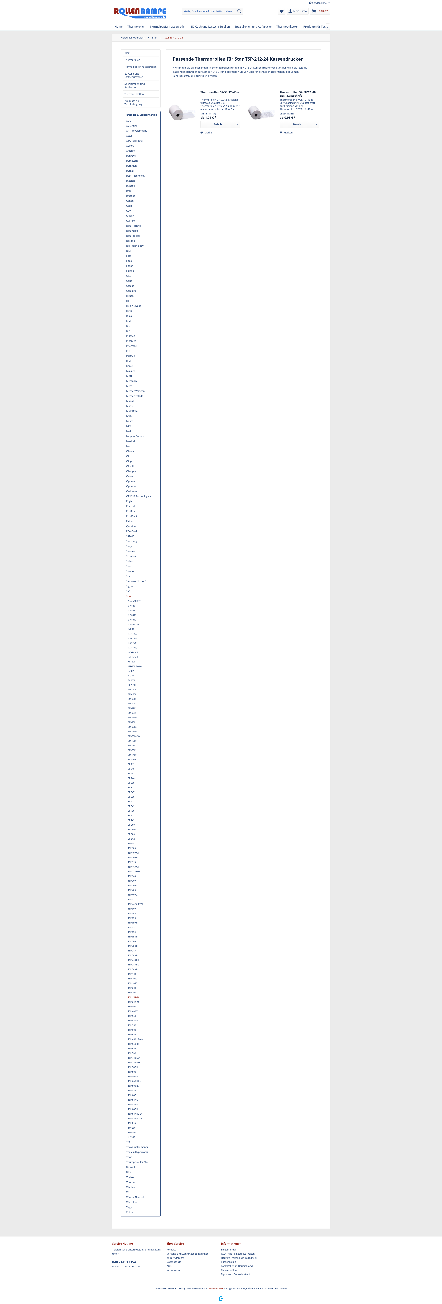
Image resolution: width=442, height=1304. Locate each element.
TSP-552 (132, 1025)
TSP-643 (132, 1034)
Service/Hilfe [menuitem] (319, 2)
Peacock (131, 506)
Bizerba (130, 185)
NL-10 (131, 675)
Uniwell (130, 1167)
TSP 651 (132, 927)
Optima (130, 481)
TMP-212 (132, 843)
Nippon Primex (135, 436)
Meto (129, 386)
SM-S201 (132, 703)
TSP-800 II (133, 1076)
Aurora (130, 145)
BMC (129, 190)
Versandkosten (216, 1288)
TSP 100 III (133, 857)
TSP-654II (132, 1048)
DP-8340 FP (133, 619)
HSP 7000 (132, 633)
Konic (129, 366)
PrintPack (131, 516)
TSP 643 (132, 913)
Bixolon (130, 180)
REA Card (131, 531)
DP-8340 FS (133, 624)
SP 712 (131, 815)
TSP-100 (132, 974)
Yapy (129, 1207)
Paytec (130, 501)
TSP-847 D (133, 1104)
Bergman (131, 165)
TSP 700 (132, 941)
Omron (130, 476)
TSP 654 (132, 932)
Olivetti (130, 466)
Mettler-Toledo (134, 396)
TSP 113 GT (133, 866)
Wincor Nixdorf (135, 1197)
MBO (129, 376)
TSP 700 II (133, 946)
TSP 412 (132, 899)
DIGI (128, 250)
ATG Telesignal (134, 140)
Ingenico (131, 341)
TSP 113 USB (134, 871)
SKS (128, 591)
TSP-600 (132, 1029)
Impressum (173, 1270)
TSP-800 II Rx (134, 1081)
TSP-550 (132, 1015)
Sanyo (129, 546)
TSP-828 (132, 1090)
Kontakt (171, 1249)
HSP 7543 (132, 638)
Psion (129, 521)
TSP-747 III (133, 1067)
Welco (129, 1192)
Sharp (129, 576)
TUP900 (132, 1132)
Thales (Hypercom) (137, 1152)
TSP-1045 (132, 983)
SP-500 (131, 834)
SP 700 (131, 810)
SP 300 (131, 782)
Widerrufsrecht (175, 1257)
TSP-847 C (133, 1099)
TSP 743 (132, 950)
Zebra (129, 1212)
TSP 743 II (133, 955)
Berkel (130, 170)
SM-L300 (132, 694)
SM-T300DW (134, 736)
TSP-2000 (132, 992)
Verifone (131, 1182)
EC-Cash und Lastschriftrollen (133, 75)
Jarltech (130, 356)
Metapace (132, 381)
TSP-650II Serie (135, 1039)
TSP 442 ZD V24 (135, 904)
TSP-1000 (132, 978)
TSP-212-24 (133, 997)
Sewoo (130, 571)
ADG (128, 120)
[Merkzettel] (281, 11)
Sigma (129, 586)
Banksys (131, 155)
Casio (129, 205)
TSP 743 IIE (133, 964)
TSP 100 (132, 848)
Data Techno (133, 225)
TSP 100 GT (133, 852)
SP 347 (131, 792)
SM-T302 (132, 750)
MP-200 (131, 661)
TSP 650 (132, 918)
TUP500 (132, 1127)
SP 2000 (132, 759)
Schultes (131, 556)
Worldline (131, 1202)
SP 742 (131, 820)
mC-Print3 (133, 657)
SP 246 (131, 778)
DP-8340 (132, 615)
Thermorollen (132, 59)
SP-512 (131, 838)
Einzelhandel (228, 1249)
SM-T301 (132, 745)
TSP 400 (132, 890)
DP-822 (131, 605)
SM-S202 (132, 708)
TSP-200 (132, 988)
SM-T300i (132, 740)
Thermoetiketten (134, 94)
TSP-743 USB (134, 1062)
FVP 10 (131, 629)
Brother (130, 195)
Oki (128, 456)
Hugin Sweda (133, 305)
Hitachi (130, 295)
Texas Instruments (137, 1147)
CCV (128, 210)
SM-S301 (132, 722)
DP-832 (131, 610)
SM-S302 (132, 726)
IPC (128, 351)
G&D (128, 275)
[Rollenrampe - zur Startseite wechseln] (140, 15)
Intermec (131, 346)
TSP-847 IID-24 (135, 1118)
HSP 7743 (132, 647)
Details (218, 124)
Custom (130, 220)
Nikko (129, 431)
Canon (130, 200)
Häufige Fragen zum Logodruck (239, 1257)
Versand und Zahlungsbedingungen (188, 1253)
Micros (130, 401)
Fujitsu (130, 270)
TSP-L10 (132, 1123)
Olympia (131, 471)
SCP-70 (131, 680)
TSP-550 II (133, 1020)
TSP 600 (132, 908)
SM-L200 (132, 689)
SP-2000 (132, 829)
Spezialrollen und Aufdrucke (134, 85)
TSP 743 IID (133, 960)
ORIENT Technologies (138, 496)
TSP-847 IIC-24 (135, 1113)
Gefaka (130, 285)
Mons (129, 406)
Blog (126, 53)
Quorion (131, 526)
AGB (169, 1266)
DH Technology (134, 245)
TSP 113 (132, 862)
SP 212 (131, 764)
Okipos (130, 461)
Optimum (131, 486)
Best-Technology (135, 175)
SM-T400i (132, 754)
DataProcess (133, 235)
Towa (129, 1157)
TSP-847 (132, 1095)
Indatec (130, 336)
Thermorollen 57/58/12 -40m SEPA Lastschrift (299, 93)
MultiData (132, 411)
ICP (128, 331)
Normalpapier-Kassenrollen (140, 66)
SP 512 (131, 801)
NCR (128, 426)
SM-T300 (132, 731)
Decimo (130, 240)
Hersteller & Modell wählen (140, 114)
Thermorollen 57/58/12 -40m (219, 92)
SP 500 (131, 796)
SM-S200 (132, 698)
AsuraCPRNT (134, 601)
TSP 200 (132, 880)
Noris (129, 446)
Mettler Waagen (135, 391)
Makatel (131, 371)
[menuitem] (212, 11)
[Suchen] (239, 11)
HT (127, 300)
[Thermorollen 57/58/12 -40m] (182, 112)
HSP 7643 (132, 643)
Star (128, 596)
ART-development (136, 130)
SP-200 (131, 824)
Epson (129, 265)
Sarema (130, 551)
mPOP (131, 671)
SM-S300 (132, 717)
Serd (129, 566)
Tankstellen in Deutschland (237, 1266)
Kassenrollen (228, 1261)
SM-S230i (132, 712)
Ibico (129, 315)
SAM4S (130, 536)
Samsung (131, 541)
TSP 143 (132, 876)
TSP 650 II (133, 922)
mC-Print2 (133, 652)
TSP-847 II (133, 1109)
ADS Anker (132, 125)
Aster (129, 135)
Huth (129, 310)
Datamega (132, 230)
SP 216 (131, 768)
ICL (128, 326)
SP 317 (131, 787)
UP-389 (131, 1137)
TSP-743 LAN (134, 1057)
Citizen (130, 215)
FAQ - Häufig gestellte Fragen (238, 1253)
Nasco (129, 421)
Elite (128, 255)
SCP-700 (132, 685)
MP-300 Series (135, 666)
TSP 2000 (132, 885)
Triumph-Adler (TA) (137, 1162)
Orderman (132, 491)
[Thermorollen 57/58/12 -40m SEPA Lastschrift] (261, 112)
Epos (129, 260)
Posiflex (130, 511)
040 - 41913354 (124, 1262)
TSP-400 (132, 1006)
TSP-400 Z (133, 1011)
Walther (130, 1187)
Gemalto (131, 290)
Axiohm (130, 150)
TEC (128, 1142)
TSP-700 (132, 1053)
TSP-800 (132, 1071)
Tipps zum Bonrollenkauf (235, 1274)
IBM (128, 321)
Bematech (132, 160)
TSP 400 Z (132, 894)
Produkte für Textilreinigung (133, 102)
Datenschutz (174, 1261)
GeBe (129, 280)
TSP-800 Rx (133, 1085)
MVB (129, 416)
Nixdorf (130, 441)
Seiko (129, 561)
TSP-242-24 (133, 1001)
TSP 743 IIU (133, 969)
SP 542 (131, 806)
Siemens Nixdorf (136, 581)
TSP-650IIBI (133, 1043)
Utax (129, 1172)
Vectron (130, 1177)
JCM (128, 361)
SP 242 (131, 773)
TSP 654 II (133, 936)
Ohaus (130, 451)
